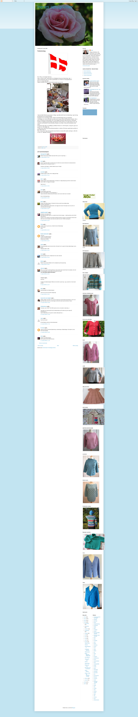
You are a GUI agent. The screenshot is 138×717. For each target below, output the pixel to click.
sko (94, 686)
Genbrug (95, 645)
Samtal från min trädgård (46, 298)
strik (94, 689)
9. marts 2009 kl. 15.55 (45, 185)
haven (95, 646)
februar (86, 678)
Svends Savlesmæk (87, 75)
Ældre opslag (75, 345)
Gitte (42, 288)
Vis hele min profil (86, 65)
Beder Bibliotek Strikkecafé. (87, 654)
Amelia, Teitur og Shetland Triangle (87, 675)
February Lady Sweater (97, 636)
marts (86, 641)
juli (85, 634)
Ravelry (95, 677)
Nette (42, 201)
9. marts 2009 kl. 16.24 (45, 208)
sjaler (95, 685)
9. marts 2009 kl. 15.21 (45, 157)
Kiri (94, 655)
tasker (95, 692)
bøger (95, 626)
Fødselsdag (87, 663)
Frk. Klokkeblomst (93, 98)
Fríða (42, 224)
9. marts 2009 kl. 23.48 (45, 294)
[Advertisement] (92, 126)
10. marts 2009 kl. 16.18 (45, 314)
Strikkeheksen (44, 306)
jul (94, 652)
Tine (41, 189)
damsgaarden (43, 154)
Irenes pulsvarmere (87, 72)
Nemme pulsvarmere (88, 73)
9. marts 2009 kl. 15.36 (45, 168)
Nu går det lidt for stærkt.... (95, 80)
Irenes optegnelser (55, 7)
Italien (95, 650)
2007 (85, 683)
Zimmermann (96, 699)
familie (95, 631)
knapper (95, 656)
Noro (95, 668)
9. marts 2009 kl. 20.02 (45, 273)
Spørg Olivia (87, 643)
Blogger (73, 707)
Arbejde (95, 619)
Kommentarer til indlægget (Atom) (49, 347)
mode (95, 665)
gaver (95, 643)
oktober (86, 628)
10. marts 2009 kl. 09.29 (45, 302)
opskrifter (95, 671)
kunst (95, 659)
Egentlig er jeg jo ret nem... (87, 668)
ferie (95, 637)
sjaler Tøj (97, 618)
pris (94, 674)
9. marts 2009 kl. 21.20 (45, 284)
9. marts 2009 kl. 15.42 (45, 175)
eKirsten (42, 268)
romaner (95, 678)
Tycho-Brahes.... (87, 671)
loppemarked (96, 661)
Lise (41, 161)
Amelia (86, 661)
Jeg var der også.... (87, 660)
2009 (85, 622)
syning (95, 691)
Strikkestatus (87, 651)
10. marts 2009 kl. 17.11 (45, 324)
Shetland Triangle (95, 682)
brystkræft (96, 625)
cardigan (95, 629)
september (87, 630)
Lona (42, 254)
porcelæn (96, 672)
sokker (95, 688)
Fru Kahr (42, 327)
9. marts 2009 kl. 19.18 (45, 257)
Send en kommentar (43, 343)
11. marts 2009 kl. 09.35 (45, 332)
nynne (42, 244)
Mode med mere (87, 666)
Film (95, 639)
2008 (85, 682)
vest (94, 698)
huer (95, 647)
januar (86, 680)
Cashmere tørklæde (87, 650)
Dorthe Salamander (45, 233)
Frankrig (95, 640)
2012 (85, 617)
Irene (92, 50)
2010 (85, 620)
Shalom (86, 644)
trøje (95, 694)
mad (95, 662)
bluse (95, 622)
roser (95, 679)
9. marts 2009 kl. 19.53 (45, 264)
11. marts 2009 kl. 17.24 (45, 340)
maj (86, 638)
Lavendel (42, 171)
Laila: (42, 318)
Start (58, 345)
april (86, 640)
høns (95, 649)
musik (95, 666)
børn (95, 628)
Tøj (94, 695)
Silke (95, 683)
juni (86, 636)
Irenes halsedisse (87, 70)
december (87, 623)
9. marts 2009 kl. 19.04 (45, 250)
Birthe (42, 261)
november (87, 626)
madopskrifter (96, 663)
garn (95, 642)
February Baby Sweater (97, 633)
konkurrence (96, 658)
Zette (42, 336)
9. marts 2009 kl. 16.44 (45, 230)
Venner (95, 697)
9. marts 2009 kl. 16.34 (45, 220)
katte (95, 653)
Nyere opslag (40, 345)
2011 (85, 618)
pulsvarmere (96, 675)
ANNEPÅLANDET (44, 212)
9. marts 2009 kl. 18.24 (45, 240)
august (86, 633)
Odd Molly (96, 669)
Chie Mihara (87, 657)
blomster (95, 621)
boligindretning (97, 623)
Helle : (42, 179)
